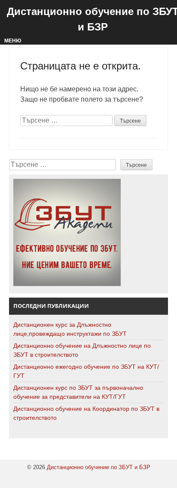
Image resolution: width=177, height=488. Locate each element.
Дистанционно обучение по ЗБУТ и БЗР (98, 467)
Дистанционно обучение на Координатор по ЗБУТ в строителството (86, 413)
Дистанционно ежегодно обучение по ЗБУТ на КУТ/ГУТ (86, 371)
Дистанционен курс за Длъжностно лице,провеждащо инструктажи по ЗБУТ (70, 329)
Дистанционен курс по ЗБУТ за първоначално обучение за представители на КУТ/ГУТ (78, 392)
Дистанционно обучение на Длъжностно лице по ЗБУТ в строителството (82, 350)
